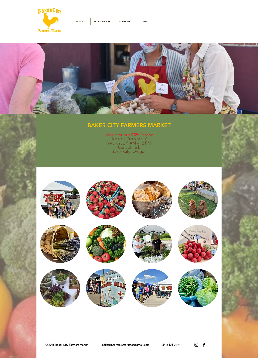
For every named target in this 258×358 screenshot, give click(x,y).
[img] (60, 200)
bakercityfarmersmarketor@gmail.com (126, 344)
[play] (252, 108)
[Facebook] (203, 344)
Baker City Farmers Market (71, 344)
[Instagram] (196, 344)
